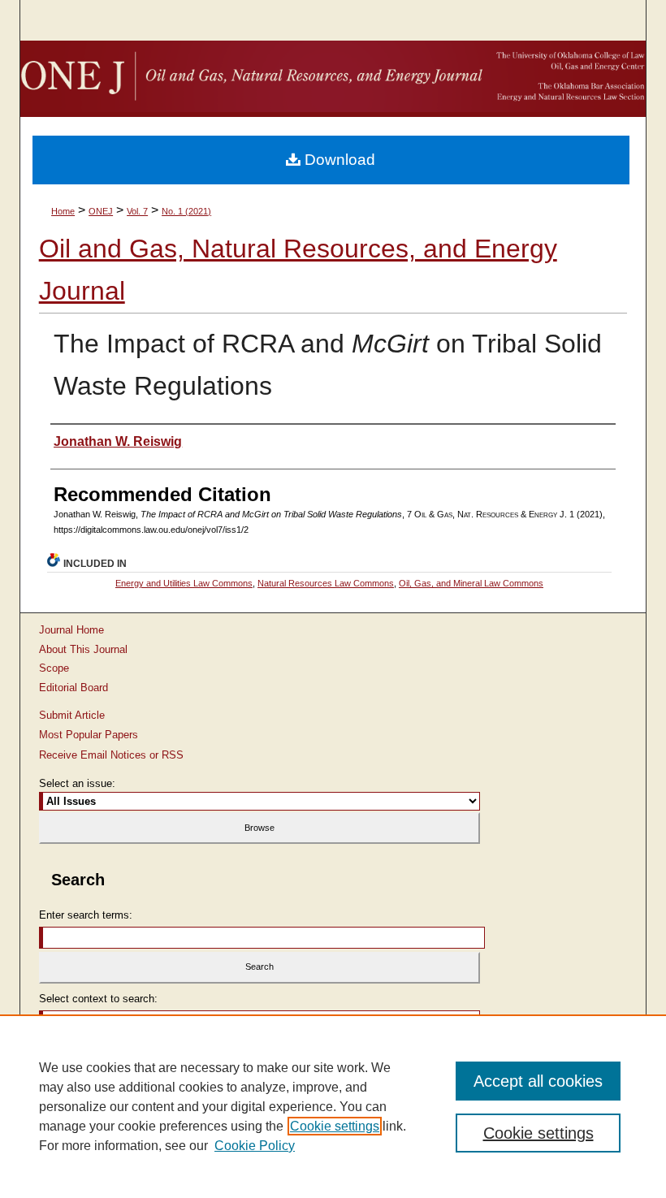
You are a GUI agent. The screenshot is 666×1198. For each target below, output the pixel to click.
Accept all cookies (538, 1081)
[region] (333, 1106)
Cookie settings (334, 1126)
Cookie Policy (254, 1146)
